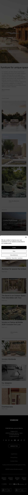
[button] (26, 237)
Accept (14, 247)
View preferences (14, 255)
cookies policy (7, 243)
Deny (14, 251)
